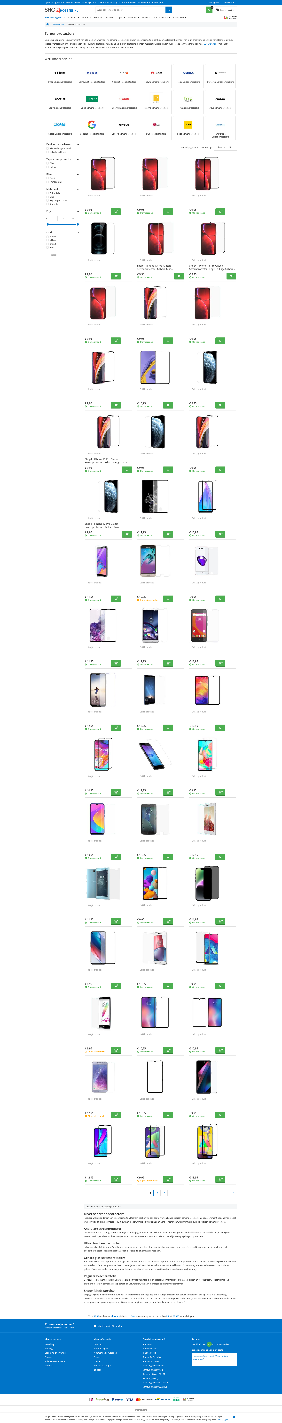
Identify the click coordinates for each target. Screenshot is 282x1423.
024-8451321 (210, 43)
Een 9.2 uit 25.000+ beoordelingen (146, 2)
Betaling (49, 1348)
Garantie (49, 1365)
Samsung (72, 17)
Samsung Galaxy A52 (153, 1369)
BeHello (53, 236)
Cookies (97, 1361)
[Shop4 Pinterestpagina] (142, 1410)
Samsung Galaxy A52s (153, 1365)
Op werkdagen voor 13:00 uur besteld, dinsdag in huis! (71, 2)
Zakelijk (97, 1369)
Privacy (97, 1357)
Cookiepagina (222, 1419)
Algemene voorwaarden (105, 1352)
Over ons (98, 1344)
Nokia (145, 17)
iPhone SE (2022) (151, 1361)
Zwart (52, 178)
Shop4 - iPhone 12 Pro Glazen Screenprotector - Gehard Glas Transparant (102, 527)
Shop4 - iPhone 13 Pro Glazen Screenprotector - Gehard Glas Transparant (154, 269)
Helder (53, 166)
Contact (48, 1357)
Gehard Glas (55, 193)
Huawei (109, 17)
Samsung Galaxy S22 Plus (155, 1386)
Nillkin (53, 240)
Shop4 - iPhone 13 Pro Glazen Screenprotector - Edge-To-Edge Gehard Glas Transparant (211, 269)
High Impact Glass (58, 200)
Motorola (132, 17)
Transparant (56, 181)
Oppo (120, 17)
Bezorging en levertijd (55, 1352)
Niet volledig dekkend (60, 148)
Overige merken (160, 17)
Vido (52, 247)
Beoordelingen (101, 1348)
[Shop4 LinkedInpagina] (145, 1410)
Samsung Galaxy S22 (153, 1378)
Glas (52, 163)
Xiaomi (97, 17)
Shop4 (53, 243)
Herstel (52, 254)
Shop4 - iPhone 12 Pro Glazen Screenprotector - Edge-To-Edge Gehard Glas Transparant (107, 462)
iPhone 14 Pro (149, 1352)
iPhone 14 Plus (150, 1348)
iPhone (85, 17)
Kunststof (54, 204)
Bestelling (49, 1344)
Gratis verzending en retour (113, 2)
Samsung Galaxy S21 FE (154, 1374)
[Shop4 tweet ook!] (139, 1410)
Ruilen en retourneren (55, 1361)
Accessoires (178, 17)
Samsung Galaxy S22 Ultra (155, 1382)
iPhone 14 (147, 1344)
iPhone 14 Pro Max (152, 1357)
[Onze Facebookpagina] (136, 1410)
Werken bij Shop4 (102, 1365)
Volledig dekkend (58, 151)
